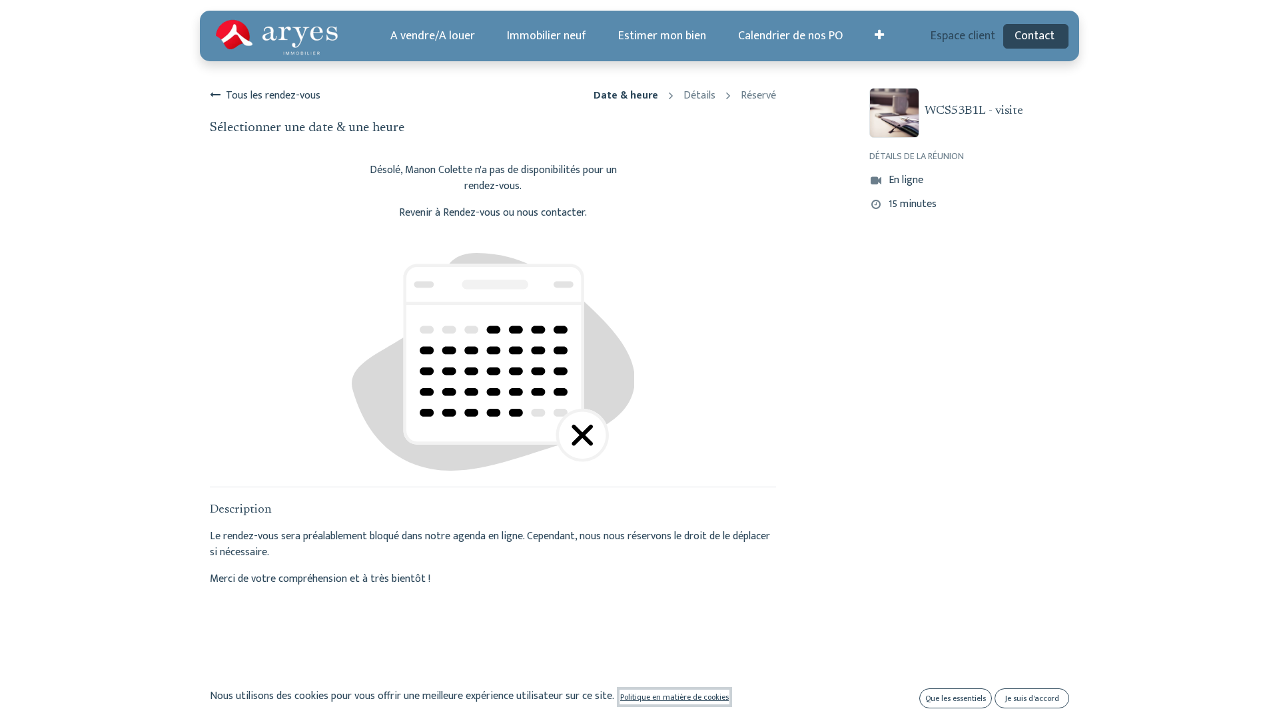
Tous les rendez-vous (273, 96)
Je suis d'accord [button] (1032, 698)
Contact (1036, 36)
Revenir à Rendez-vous (449, 213)
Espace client (963, 36)
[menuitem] (432, 36)
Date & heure (626, 96)
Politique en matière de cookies (674, 697)
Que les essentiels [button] (955, 698)
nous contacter (551, 213)
